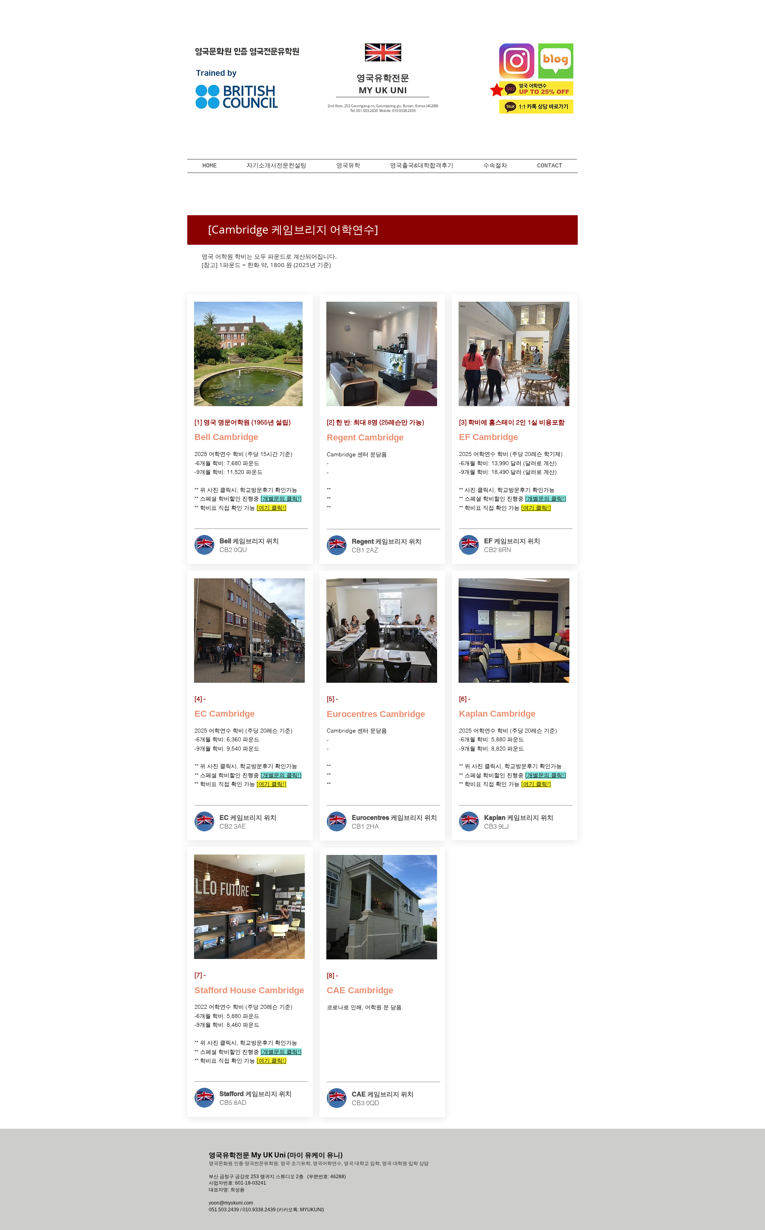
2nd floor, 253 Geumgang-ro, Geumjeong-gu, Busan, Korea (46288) (383, 106)
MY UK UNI (383, 90)
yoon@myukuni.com (231, 1203)
